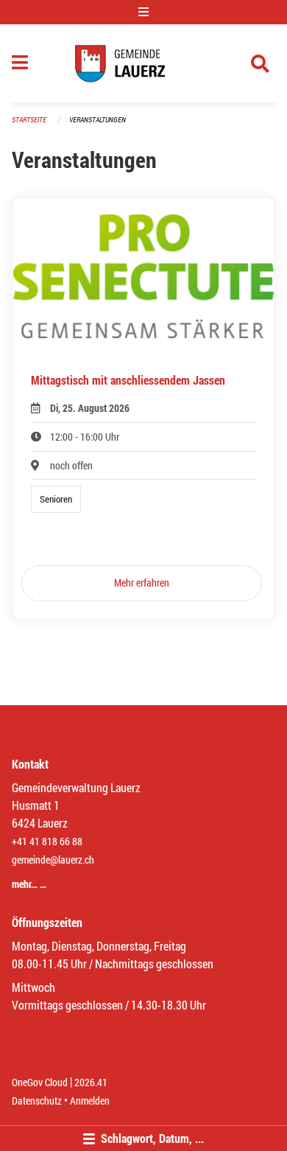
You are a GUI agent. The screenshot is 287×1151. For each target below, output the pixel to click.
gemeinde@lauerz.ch (53, 860)
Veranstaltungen (97, 120)
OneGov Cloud (40, 1082)
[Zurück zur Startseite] (144, 63)
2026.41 (90, 1082)
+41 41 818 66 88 (47, 841)
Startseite (29, 120)
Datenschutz (37, 1101)
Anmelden (90, 1101)
